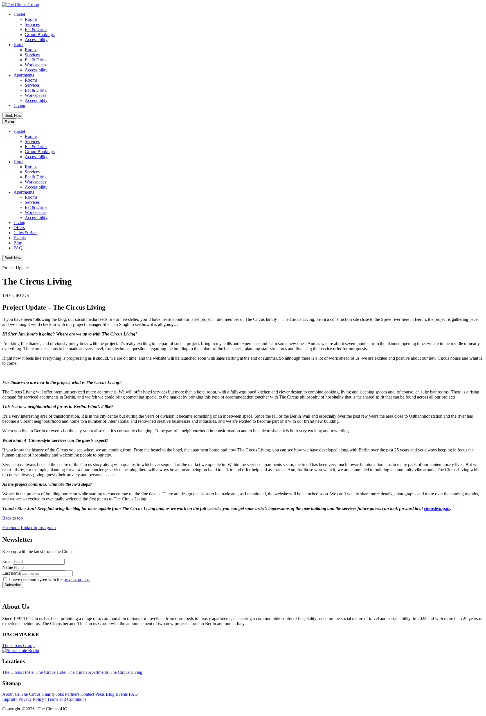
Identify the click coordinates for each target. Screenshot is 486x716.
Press (100, 694)
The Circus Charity (38, 694)
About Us (11, 694)
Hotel (18, 44)
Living (19, 105)
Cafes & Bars (25, 232)
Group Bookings (40, 34)
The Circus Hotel (51, 672)
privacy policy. (77, 579)
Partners (72, 694)
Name (7, 567)
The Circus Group (18, 645)
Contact (87, 694)
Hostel (19, 14)
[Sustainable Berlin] (243, 650)
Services (32, 24)
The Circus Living (126, 672)
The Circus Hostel (18, 672)
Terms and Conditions (66, 699)
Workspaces (35, 64)
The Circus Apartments (88, 672)
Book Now (12, 115)
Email (7, 561)
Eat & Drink (36, 29)
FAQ (18, 247)
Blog (18, 242)
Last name (11, 573)
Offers (19, 227)
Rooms (31, 19)
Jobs (60, 694)
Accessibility (36, 39)
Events (20, 237)
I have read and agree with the (49, 579)
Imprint (8, 699)
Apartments (24, 75)
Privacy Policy (31, 699)
